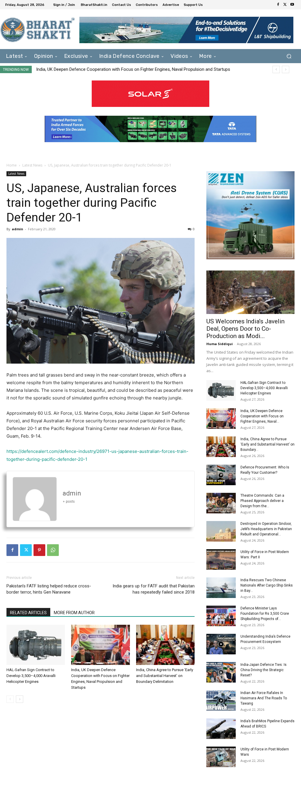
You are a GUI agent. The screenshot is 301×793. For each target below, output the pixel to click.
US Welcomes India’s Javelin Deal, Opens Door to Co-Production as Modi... (245, 329)
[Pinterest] (39, 550)
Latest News (32, 165)
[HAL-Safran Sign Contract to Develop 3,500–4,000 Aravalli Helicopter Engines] (35, 645)
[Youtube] (292, 4)
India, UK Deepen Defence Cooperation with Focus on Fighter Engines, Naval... (262, 416)
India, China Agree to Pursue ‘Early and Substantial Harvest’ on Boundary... (267, 444)
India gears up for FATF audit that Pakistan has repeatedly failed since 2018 (154, 589)
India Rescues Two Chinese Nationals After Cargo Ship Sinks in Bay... (266, 585)
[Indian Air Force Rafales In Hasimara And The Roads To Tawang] (221, 700)
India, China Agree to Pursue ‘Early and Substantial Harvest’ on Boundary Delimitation (117, 69)
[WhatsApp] (53, 550)
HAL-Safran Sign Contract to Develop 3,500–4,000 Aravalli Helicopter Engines (31, 676)
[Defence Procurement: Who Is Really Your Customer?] (221, 475)
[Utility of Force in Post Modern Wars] (221, 757)
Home (11, 165)
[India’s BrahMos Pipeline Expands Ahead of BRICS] (221, 728)
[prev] (276, 69)
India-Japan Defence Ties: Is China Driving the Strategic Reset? (263, 670)
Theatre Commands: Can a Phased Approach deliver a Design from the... (262, 500)
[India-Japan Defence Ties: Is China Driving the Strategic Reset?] (221, 672)
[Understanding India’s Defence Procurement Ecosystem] (221, 644)
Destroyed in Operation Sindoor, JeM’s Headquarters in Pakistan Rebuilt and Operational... (266, 529)
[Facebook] (278, 4)
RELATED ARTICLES (28, 612)
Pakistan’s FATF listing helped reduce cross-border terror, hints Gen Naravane (48, 589)
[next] (285, 69)
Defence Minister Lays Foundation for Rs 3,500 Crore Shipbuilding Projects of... (264, 613)
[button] (289, 56)
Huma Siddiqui (219, 344)
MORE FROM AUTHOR (74, 612)
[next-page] (19, 699)
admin (17, 229)
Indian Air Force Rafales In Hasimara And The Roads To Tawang (263, 698)
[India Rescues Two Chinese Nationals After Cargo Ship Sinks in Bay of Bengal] (221, 587)
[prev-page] (10, 699)
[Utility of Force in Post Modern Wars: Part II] (221, 559)
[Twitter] (285, 4)
